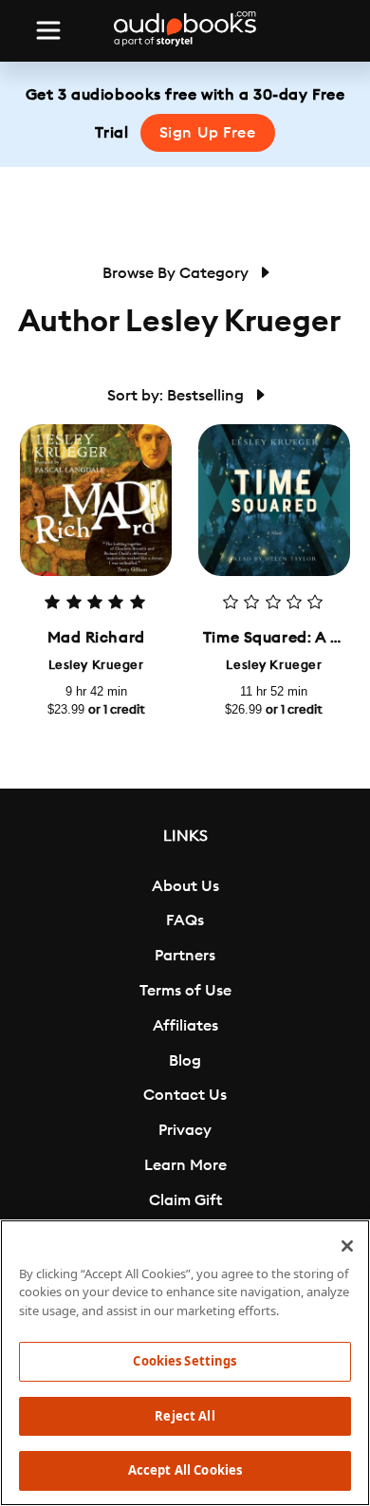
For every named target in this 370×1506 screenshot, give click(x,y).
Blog (185, 1061)
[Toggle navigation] (48, 30)
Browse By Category (177, 273)
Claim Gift (185, 1200)
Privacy (185, 1130)
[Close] (347, 1246)
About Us (185, 886)
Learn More (185, 1165)
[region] (185, 1362)
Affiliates (185, 1025)
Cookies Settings (184, 1360)
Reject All (184, 1415)
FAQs (185, 920)
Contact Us (185, 1095)
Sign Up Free (207, 132)
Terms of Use (185, 990)
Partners (185, 955)
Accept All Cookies (185, 1469)
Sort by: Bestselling (177, 395)
